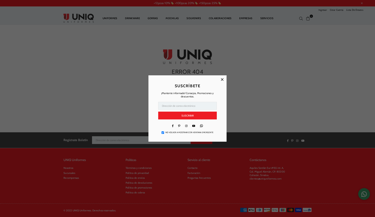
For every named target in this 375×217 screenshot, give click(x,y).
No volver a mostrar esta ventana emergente (189, 132)
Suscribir (187, 115)
